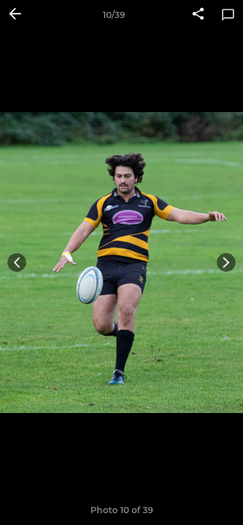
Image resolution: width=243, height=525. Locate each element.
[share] (198, 15)
